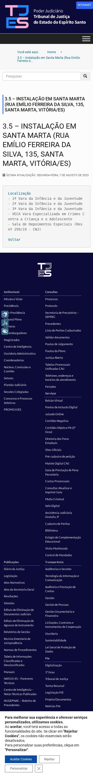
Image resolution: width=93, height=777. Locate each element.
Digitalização (53, 665)
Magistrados (12, 340)
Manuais (9, 672)
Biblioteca (51, 530)
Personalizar (19, 768)
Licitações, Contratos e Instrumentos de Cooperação (63, 625)
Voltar (14, 240)
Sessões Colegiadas (16, 391)
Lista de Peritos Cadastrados (63, 330)
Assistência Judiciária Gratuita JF (58, 515)
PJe (47, 658)
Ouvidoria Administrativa (20, 353)
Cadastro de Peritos (57, 523)
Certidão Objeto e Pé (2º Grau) (60, 430)
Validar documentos (57, 337)
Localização (19, 193)
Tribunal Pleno (13, 319)
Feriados (50, 386)
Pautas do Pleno (55, 351)
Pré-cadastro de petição (60, 456)
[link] (84, 5)
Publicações (11, 562)
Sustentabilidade (55, 640)
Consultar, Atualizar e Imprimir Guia (58, 490)
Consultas (51, 291)
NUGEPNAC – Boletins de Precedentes (20, 703)
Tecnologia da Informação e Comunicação (62, 578)
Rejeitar (49, 759)
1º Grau (50, 672)
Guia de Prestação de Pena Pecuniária (62, 472)
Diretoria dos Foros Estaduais (57, 441)
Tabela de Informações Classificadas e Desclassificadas (18, 661)
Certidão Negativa (56, 420)
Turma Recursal (54, 685)
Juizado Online (54, 414)
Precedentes (53, 323)
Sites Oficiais (53, 449)
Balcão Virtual (54, 400)
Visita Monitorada (56, 548)
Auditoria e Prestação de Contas (60, 589)
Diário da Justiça (14, 569)
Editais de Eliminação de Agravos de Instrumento (19, 623)
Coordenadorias (14, 360)
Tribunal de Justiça (56, 678)
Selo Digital (52, 505)
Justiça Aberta (54, 357)
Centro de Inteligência (18, 346)
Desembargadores (15, 333)
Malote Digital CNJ (57, 463)
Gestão (49, 598)
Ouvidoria (51, 633)
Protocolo (51, 305)
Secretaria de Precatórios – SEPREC (62, 315)
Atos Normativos (14, 582)
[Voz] (5, 322)
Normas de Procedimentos (20, 649)
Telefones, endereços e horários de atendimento (60, 378)
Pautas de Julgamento (59, 344)
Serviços (50, 393)
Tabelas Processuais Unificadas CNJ (57, 367)
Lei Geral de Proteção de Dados (60, 649)
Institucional (11, 291)
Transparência (54, 562)
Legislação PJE (54, 692)
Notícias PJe (52, 706)
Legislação (10, 575)
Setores (8, 378)
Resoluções (11, 596)
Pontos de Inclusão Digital (61, 407)
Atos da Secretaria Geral (19, 589)
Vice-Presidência (14, 312)
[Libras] (5, 314)
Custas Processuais (57, 481)
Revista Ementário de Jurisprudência (17, 641)
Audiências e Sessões (58, 569)
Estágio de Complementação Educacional (63, 539)
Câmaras (9, 326)
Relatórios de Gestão (17, 631)
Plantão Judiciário (15, 384)
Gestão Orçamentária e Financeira (59, 614)
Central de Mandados (58, 555)
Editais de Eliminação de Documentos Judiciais (19, 612)
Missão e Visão (13, 299)
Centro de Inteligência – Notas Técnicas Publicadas (20, 692)
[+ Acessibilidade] (5, 331)
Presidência (11, 305)
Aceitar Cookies (21, 759)
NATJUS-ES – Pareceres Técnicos (18, 681)
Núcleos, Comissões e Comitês (17, 369)
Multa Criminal (54, 499)
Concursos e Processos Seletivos (18, 400)
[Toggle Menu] (86, 38)
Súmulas (9, 603)
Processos (51, 299)
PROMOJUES (12, 409)
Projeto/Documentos (58, 699)
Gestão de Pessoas (57, 604)
